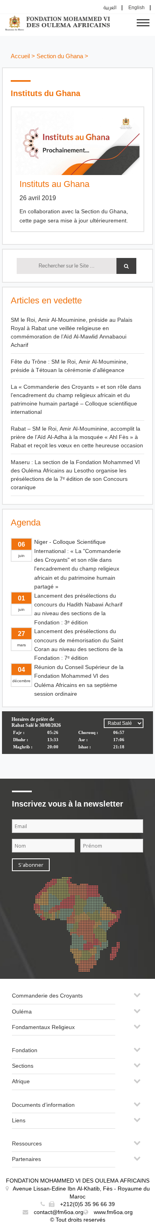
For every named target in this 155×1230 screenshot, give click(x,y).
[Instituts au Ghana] (77, 143)
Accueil (20, 56)
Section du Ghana (60, 56)
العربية (109, 7)
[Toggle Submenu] (137, 998)
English (136, 7)
